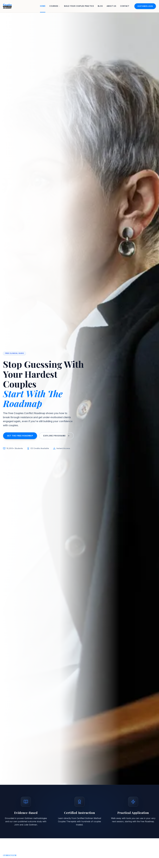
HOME (42, 6)
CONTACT (124, 6)
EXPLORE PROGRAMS (54, 436)
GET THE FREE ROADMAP (20, 436)
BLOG (100, 6)
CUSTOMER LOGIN (145, 6)
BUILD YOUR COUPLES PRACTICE (79, 6)
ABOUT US (111, 6)
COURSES (53, 6)
